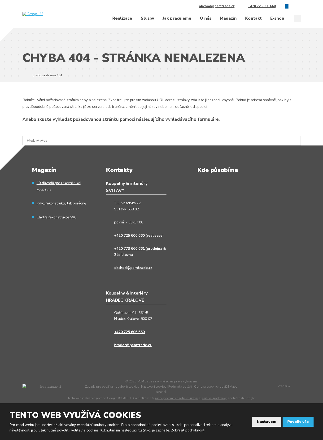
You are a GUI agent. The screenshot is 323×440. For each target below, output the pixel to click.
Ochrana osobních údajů (210, 387)
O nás (205, 18)
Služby (147, 18)
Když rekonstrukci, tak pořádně (61, 203)
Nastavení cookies (153, 387)
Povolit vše (298, 421)
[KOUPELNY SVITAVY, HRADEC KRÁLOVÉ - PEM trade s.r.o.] (23, 75)
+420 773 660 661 (129, 248)
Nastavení (266, 421)
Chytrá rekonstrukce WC (57, 217)
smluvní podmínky (214, 398)
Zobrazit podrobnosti (188, 430)
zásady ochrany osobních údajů (176, 398)
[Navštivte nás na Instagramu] (293, 6)
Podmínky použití (180, 387)
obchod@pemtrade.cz (133, 267)
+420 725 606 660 (129, 235)
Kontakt (253, 18)
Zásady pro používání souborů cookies (112, 387)
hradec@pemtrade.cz (133, 345)
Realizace (122, 18)
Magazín (228, 18)
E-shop (277, 18)
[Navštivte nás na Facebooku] (286, 6)
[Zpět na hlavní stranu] (41, 14)
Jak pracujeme (177, 18)
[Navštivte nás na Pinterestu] (299, 6)
